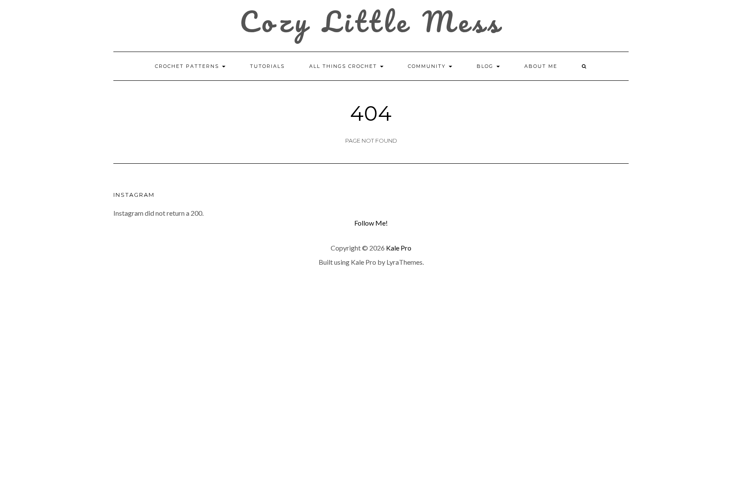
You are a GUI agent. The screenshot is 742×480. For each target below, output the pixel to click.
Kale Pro (398, 248)
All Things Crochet (344, 66)
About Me (540, 66)
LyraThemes (404, 262)
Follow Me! (371, 223)
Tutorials (267, 66)
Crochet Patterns (188, 66)
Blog (486, 66)
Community (428, 66)
